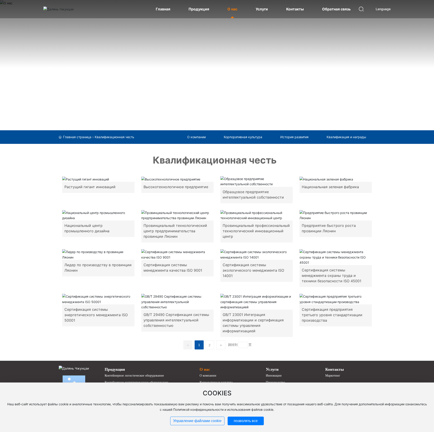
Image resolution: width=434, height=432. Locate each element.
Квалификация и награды (346, 137)
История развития (294, 137)
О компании (196, 137)
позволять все (246, 421)
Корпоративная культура (243, 137)
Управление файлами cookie (197, 421)
